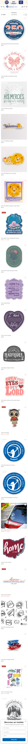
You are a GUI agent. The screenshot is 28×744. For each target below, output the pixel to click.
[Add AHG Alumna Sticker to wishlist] (25, 569)
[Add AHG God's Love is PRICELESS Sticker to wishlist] (25, 213)
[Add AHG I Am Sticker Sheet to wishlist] (25, 666)
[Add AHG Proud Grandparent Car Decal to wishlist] (25, 472)
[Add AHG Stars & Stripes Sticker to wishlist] (25, 634)
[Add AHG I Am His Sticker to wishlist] (25, 310)
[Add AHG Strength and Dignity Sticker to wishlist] (25, 51)
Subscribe (14, 739)
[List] (26, 14)
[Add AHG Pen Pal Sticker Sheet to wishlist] (25, 602)
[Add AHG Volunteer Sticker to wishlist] (25, 699)
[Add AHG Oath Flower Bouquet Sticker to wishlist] (25, 245)
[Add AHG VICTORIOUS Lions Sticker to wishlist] (25, 148)
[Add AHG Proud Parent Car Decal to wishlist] (25, 440)
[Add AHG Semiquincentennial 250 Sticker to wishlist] (25, 18)
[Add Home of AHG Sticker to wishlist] (25, 537)
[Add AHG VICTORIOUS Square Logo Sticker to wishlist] (25, 180)
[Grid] (24, 14)
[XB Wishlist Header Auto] (24, 6)
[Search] (4, 6)
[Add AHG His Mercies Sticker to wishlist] (25, 83)
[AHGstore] (11, 6)
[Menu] (1, 6)
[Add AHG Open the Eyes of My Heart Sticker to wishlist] (25, 375)
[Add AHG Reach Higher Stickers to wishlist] (25, 342)
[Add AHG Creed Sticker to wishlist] (25, 278)
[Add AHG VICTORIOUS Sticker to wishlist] (25, 116)
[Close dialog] (25, 721)
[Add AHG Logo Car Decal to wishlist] (25, 504)
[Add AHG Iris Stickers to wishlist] (25, 407)
